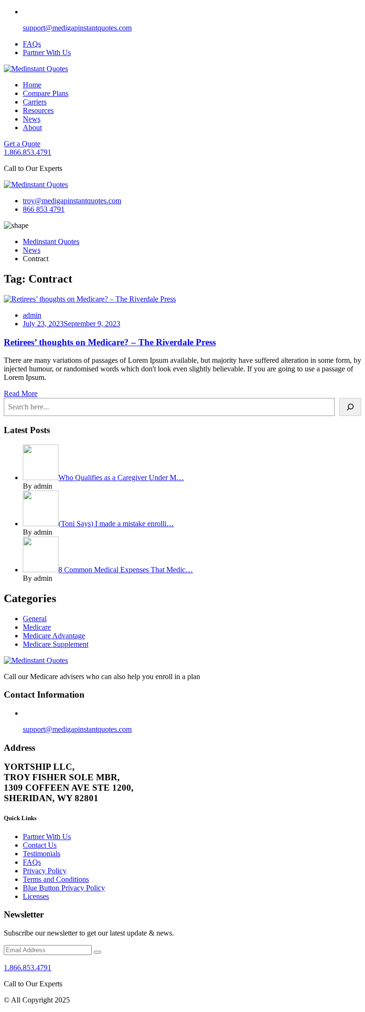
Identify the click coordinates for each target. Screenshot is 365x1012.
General (35, 619)
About (32, 127)
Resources (38, 110)
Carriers (35, 102)
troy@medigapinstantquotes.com (72, 201)
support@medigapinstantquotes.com (77, 28)
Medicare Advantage (54, 636)
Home (32, 85)
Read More (21, 393)
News (31, 119)
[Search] (350, 407)
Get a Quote (22, 144)
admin (32, 315)
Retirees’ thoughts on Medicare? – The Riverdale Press (110, 342)
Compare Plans (45, 93)
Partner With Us (47, 52)
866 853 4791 (44, 209)
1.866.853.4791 (27, 152)
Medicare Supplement (55, 644)
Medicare (37, 627)
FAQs (32, 44)
